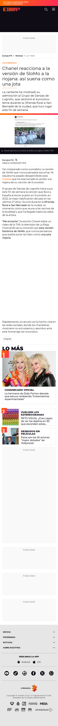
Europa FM (7, 56)
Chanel (6, 179)
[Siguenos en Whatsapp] (51, 674)
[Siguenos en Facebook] (33, 674)
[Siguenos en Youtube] (6, 674)
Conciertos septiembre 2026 (15, 2)
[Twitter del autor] (16, 160)
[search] (46, 9)
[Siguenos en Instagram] (24, 674)
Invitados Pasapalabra (13, 4)
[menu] (53, 8)
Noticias (19, 56)
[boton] (42, 632)
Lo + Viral (30, 56)
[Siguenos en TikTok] (15, 674)
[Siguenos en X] (42, 674)
